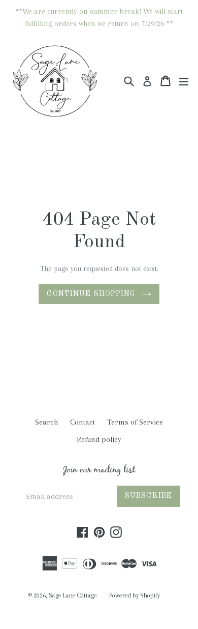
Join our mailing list (99, 471)
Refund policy (99, 439)
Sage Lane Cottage (73, 595)
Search (46, 422)
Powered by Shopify (134, 595)
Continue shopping (91, 293)
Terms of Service (135, 422)
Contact (82, 422)
